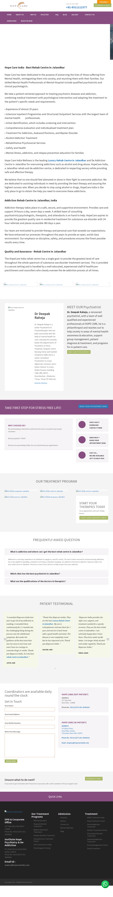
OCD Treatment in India (43, 844)
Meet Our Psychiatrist (79, 352)
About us (20, 15)
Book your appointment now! (93, 406)
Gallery (75, 15)
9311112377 (74, 707)
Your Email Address (12, 714)
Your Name (9, 706)
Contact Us (90, 15)
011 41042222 (85, 707)
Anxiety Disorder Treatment (44, 835)
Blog (65, 15)
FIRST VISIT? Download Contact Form (95, 425)
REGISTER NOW (26, 21)
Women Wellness (66, 828)
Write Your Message (12, 732)
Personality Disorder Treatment (95, 834)
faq (56, 15)
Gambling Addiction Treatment (94, 840)
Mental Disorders (40, 820)
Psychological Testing (42, 848)
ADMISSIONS (11, 21)
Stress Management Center (97, 845)
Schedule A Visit (102, 5)
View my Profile (41, 383)
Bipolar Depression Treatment (41, 831)
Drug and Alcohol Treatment (40, 825)
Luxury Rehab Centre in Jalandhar (67, 160)
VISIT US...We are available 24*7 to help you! (96, 455)
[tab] (56, 552)
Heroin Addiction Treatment (93, 825)
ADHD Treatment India (95, 817)
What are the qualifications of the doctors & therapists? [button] (38, 581)
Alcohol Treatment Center (97, 830)
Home (9, 15)
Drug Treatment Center (96, 821)
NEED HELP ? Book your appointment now (97, 440)
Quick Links (55, 796)
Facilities (45, 15)
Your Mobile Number (13, 723)
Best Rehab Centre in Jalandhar (45, 67)
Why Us (33, 15)
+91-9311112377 (76, 7)
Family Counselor (93, 848)
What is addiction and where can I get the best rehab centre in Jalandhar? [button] (46, 551)
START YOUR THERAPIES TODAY (94, 518)
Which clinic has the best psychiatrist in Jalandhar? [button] (35, 573)
